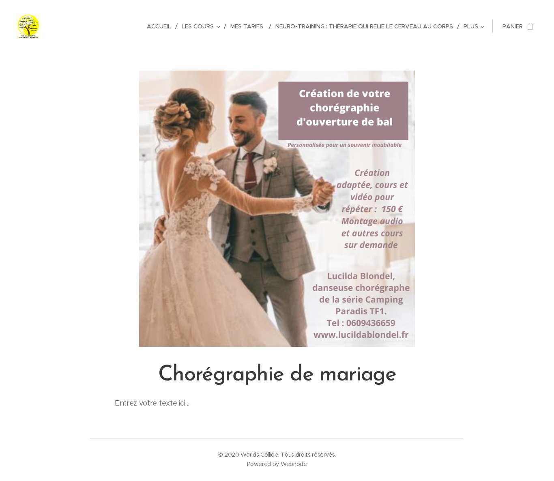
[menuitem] (161, 26)
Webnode (294, 464)
